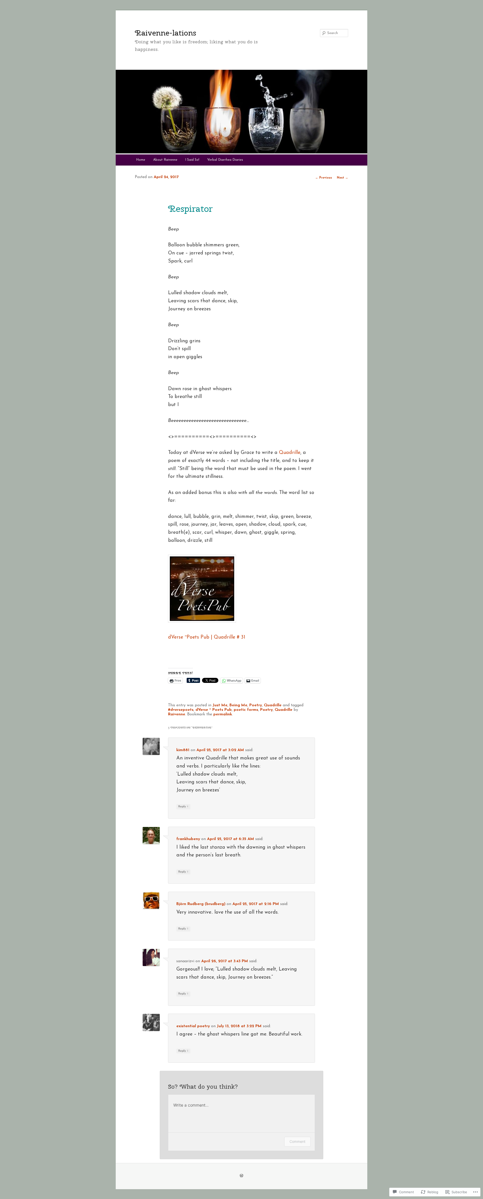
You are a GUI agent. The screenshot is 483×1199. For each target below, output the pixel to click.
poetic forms (246, 710)
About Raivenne (165, 159)
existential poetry (193, 1026)
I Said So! (192, 159)
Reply (183, 806)
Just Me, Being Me (230, 705)
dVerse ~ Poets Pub (213, 710)
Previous (323, 177)
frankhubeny (188, 839)
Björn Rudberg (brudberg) (200, 904)
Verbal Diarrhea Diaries (225, 159)
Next (342, 177)
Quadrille (289, 452)
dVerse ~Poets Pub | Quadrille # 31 (206, 637)
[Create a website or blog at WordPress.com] (241, 1176)
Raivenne (176, 714)
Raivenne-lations (165, 33)
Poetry (255, 705)
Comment (297, 1141)
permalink (222, 714)
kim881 (182, 750)
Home (140, 159)
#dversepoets (180, 710)
